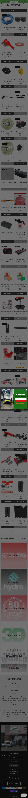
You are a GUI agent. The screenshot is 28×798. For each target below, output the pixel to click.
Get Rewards (20, 401)
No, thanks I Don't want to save (20, 403)
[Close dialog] (26, 390)
